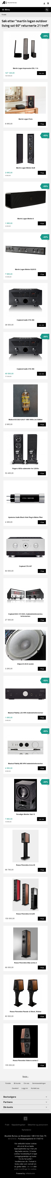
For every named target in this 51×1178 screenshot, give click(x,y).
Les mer (30, 1166)
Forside (4, 15)
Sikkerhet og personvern (38, 1124)
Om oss (26, 1083)
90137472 (12, 1138)
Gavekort (15, 1088)
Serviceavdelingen (39, 1083)
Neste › (25, 1076)
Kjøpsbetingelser (18, 1124)
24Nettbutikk (30, 1173)
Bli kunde (17, 1083)
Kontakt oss (35, 1088)
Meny (7, 9)
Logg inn (25, 1088)
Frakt (7, 1124)
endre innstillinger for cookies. (25, 1169)
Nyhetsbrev (26, 1129)
